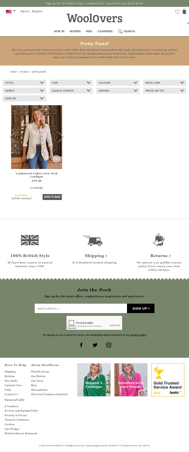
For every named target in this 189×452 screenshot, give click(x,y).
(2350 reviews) (21, 198)
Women (75, 31)
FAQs (8, 389)
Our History (38, 376)
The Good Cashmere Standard (49, 394)
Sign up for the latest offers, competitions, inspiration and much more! (94, 3)
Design (104, 90)
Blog (34, 385)
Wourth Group (40, 371)
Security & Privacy (16, 415)
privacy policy (138, 335)
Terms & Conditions (17, 419)
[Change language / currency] (10, 12)
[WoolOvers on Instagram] (108, 344)
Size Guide (11, 380)
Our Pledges (12, 428)
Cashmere (105, 31)
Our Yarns (37, 380)
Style (9, 82)
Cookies (10, 424)
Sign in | (25, 11)
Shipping (10, 371)
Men (89, 31)
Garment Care (13, 385)
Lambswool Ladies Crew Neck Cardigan (37, 175)
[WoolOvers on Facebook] (81, 344)
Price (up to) (155, 90)
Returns (10, 376)
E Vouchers (11, 406)
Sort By (10, 98)
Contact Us (11, 394)
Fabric (10, 90)
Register (37, 11)
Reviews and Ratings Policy (21, 410)
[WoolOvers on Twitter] (94, 344)
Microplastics (39, 389)
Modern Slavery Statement (21, 433)
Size (55, 82)
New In (59, 31)
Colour (104, 82)
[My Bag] (184, 12)
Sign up (140, 308)
